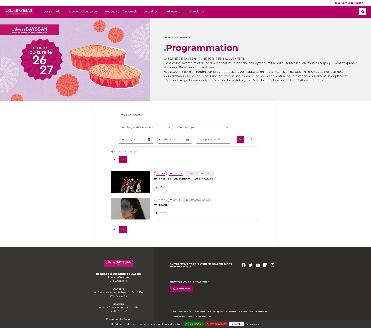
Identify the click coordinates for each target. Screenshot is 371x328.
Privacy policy (252, 324)
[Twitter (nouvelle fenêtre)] (251, 265)
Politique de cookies (258, 311)
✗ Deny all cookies (216, 324)
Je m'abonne (183, 288)
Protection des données (182, 316)
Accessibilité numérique (236, 311)
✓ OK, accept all (193, 324)
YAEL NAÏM (161, 205)
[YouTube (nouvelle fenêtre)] (258, 265)
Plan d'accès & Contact (182, 311)
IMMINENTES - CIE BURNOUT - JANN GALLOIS (183, 178)
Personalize (237, 324)
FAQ (211, 316)
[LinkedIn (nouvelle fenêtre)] (265, 265)
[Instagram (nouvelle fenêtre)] (272, 265)
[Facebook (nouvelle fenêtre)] (243, 265)
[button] (83, 12)
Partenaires (201, 316)
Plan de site (200, 311)
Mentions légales (215, 311)
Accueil (167, 38)
